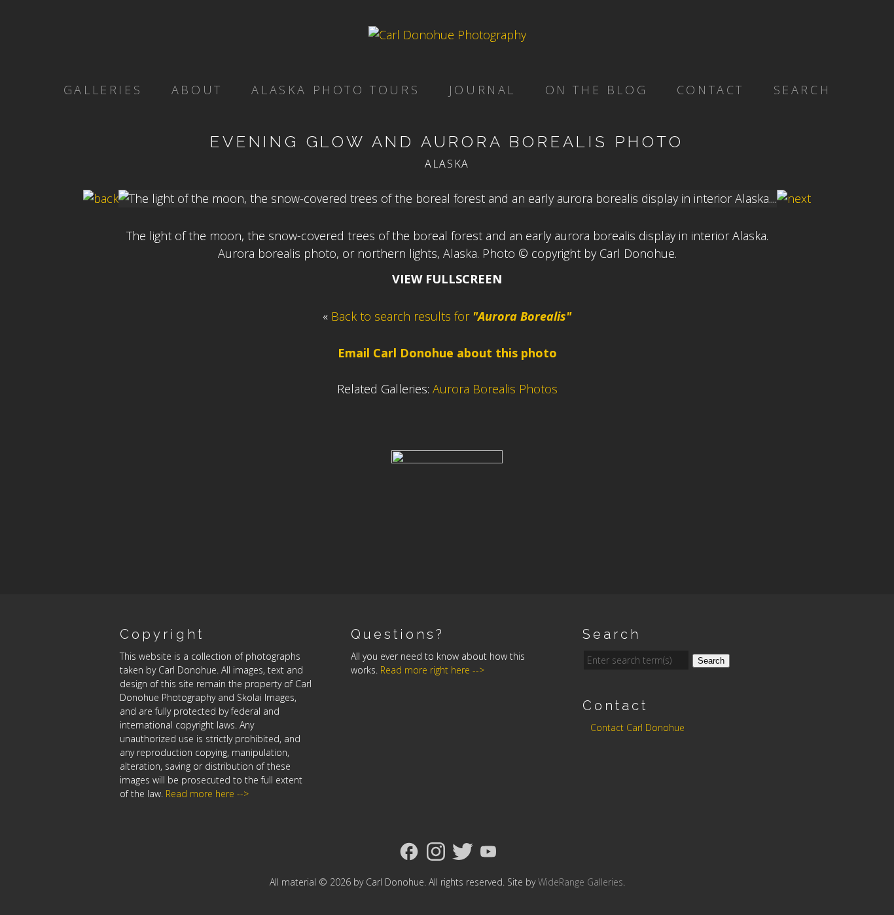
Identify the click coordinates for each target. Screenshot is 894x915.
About (197, 90)
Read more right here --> (432, 670)
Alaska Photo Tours (335, 90)
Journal (482, 90)
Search (802, 90)
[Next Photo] (794, 198)
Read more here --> (207, 793)
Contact (710, 90)
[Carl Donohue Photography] (447, 35)
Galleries (102, 90)
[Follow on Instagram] (436, 850)
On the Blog (596, 90)
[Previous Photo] (100, 198)
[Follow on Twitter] (462, 850)
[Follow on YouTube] (488, 850)
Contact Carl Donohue (637, 727)
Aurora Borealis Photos (495, 389)
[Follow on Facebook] (409, 850)
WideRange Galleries (580, 882)
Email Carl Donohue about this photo (447, 353)
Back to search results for (451, 316)
